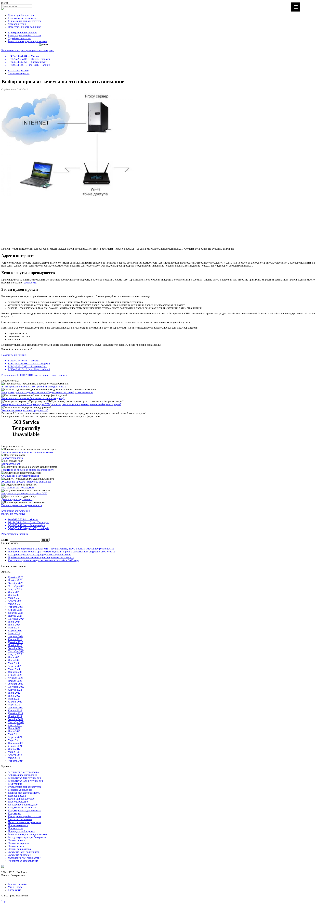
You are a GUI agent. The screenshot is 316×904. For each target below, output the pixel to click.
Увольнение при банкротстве (24, 857)
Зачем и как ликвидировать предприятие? (24, 410)
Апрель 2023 (15, 666)
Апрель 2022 (15, 701)
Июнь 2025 (14, 595)
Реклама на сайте (17, 884)
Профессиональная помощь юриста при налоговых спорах (41, 557)
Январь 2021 (15, 746)
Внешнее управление (20, 789)
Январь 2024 (15, 639)
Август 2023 (15, 654)
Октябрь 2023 (15, 648)
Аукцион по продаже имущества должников (26, 481)
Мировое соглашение (20, 819)
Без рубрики (15, 783)
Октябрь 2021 (15, 719)
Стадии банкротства (19, 849)
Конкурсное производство (23, 804)
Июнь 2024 (14, 624)
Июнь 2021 (14, 731)
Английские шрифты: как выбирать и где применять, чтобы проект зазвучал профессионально (61, 548)
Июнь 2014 (14, 749)
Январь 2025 (15, 609)
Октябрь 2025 (15, 583)
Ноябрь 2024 (15, 615)
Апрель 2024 (15, 630)
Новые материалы (18, 825)
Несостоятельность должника (24, 26)
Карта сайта (14, 890)
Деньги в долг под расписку (17, 499)
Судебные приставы (19, 38)
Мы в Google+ (16, 887)
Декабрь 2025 (15, 577)
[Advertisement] (100, 222)
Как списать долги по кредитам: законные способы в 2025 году (43, 560)
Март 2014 (14, 757)
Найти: (5, 539)
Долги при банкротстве (21, 15)
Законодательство (18, 801)
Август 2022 (15, 689)
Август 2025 (15, 589)
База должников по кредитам (17, 487)
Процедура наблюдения (21, 831)
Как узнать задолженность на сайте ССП (24, 493)
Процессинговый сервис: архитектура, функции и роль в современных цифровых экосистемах (61, 551)
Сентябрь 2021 (16, 722)
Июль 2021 (14, 728)
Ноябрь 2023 (15, 645)
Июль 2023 (14, 657)
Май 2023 (13, 663)
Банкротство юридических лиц (25, 780)
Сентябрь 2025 (16, 586)
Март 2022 (14, 704)
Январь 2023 (15, 675)
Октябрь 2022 (15, 683)
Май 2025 (13, 598)
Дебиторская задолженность (24, 792)
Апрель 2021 (15, 737)
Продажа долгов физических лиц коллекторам (27, 452)
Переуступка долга (12, 458)
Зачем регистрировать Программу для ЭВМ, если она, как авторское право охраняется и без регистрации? (61, 404)
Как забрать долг (10, 463)
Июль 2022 (14, 692)
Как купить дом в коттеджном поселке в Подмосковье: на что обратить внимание (47, 392)
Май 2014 (13, 752)
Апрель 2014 (15, 754)
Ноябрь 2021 (15, 716)
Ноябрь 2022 (15, 680)
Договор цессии (17, 24)
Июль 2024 (14, 621)
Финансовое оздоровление (23, 860)
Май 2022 (13, 698)
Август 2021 (15, 725)
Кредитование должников (22, 18)
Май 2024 (13, 627)
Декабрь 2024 (15, 612)
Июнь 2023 (14, 660)
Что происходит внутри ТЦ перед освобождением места (39, 554)
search (4, 2)
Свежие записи (16, 840)
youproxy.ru (30, 282)
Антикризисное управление (24, 772)
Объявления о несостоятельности (20, 475)
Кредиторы (14, 813)
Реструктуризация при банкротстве (28, 837)
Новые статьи (15, 828)
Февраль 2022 (15, 707)
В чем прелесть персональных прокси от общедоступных (33, 386)
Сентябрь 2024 (16, 618)
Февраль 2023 (15, 672)
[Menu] (295, 7)
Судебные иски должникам (23, 852)
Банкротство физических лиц (24, 778)
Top (3, 901)
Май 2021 (13, 734)
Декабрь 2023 (15, 642)
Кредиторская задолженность (24, 810)
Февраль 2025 (15, 606)
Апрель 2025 (15, 600)
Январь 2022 (15, 710)
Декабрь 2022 (15, 677)
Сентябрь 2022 (16, 686)
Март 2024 (14, 633)
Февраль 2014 (15, 760)
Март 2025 (14, 603)
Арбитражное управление (22, 32)
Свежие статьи (16, 846)
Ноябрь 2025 (15, 580)
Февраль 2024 (15, 636)
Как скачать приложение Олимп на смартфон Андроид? (33, 398)
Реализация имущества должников (27, 41)
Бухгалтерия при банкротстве (24, 35)
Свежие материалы (18, 73)
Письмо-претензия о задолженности (21, 505)
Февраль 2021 (15, 743)
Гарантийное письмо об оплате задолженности (27, 469)
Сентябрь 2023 (16, 651)
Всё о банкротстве (18, 70)
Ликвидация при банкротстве (24, 21)
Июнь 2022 (14, 695)
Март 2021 (14, 740)
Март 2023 (14, 669)
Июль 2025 (14, 592)
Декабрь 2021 (15, 713)
